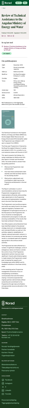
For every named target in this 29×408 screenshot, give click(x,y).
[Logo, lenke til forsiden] (7, 3)
